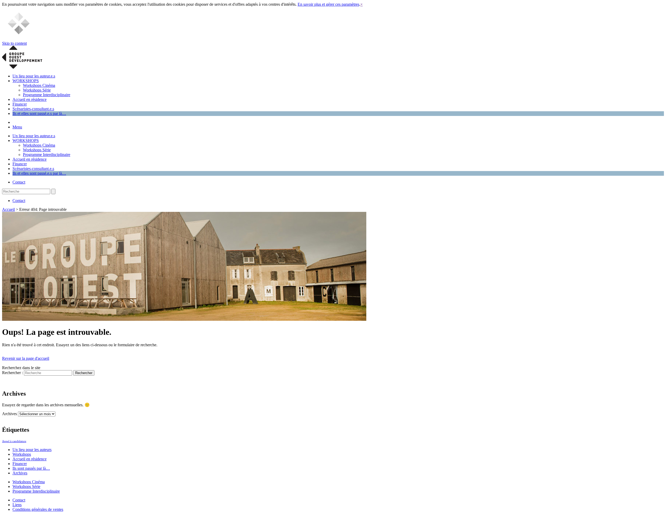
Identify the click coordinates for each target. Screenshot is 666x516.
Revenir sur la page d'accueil (25, 358)
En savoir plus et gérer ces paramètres (328, 4)
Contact (18, 182)
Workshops (21, 454)
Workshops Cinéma (39, 85)
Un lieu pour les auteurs (32, 449)
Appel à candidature (14, 441)
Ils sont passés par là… (31, 468)
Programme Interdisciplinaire (46, 95)
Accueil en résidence (29, 99)
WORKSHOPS (25, 81)
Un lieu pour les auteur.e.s (33, 76)
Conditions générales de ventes (37, 509)
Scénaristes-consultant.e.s (33, 109)
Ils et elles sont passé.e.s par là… (39, 113)
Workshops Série (37, 90)
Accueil (8, 209)
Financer (19, 104)
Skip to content (14, 43)
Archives (9, 414)
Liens (17, 504)
